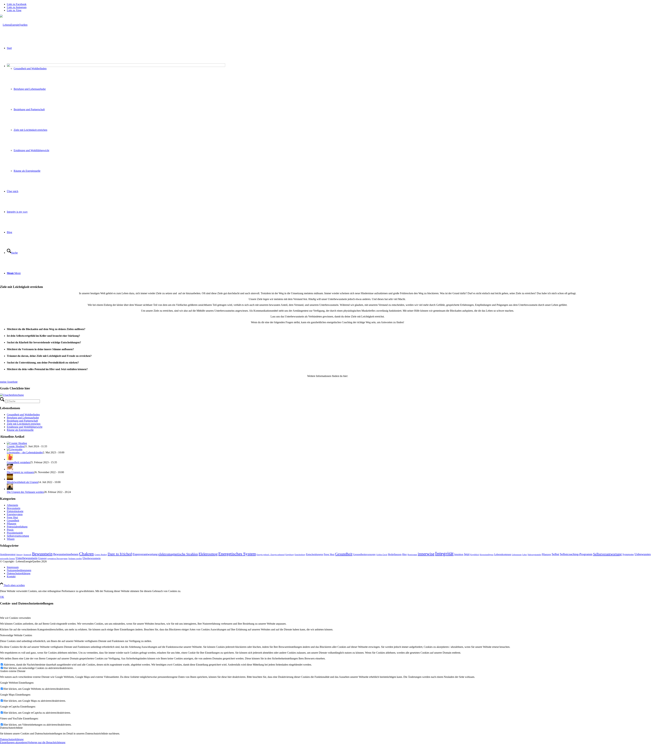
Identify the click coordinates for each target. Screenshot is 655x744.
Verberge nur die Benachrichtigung (46, 742)
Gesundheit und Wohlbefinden (23, 414)
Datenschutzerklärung (12, 739)
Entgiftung (289, 555)
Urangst (42, 558)
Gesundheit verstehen (18, 462)
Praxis (10, 529)
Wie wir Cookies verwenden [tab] (15, 617)
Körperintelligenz (486, 555)
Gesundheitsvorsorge (364, 554)
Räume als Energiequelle (20, 429)
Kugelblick (474, 555)
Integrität (444, 553)
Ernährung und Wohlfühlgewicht (24, 426)
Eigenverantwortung (145, 554)
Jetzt (467, 554)
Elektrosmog (208, 554)
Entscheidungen (314, 554)
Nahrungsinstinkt (534, 555)
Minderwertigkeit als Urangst (22, 482)
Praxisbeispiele (15, 532)
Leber (524, 555)
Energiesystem (15, 514)
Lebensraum (517, 555)
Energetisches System (237, 553)
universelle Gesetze (7, 558)
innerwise (426, 553)
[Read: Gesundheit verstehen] (10, 459)
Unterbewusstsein (27, 558)
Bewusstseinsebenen (65, 554)
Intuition (458, 554)
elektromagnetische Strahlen (178, 554)
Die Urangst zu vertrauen (20, 472)
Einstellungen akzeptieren (14, 742)
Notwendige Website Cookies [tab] (16, 635)
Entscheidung (300, 555)
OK (2, 596)
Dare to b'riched (120, 554)
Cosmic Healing (15, 446)
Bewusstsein (13, 508)
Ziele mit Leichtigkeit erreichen (23, 423)
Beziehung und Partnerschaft (22, 420)
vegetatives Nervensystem (57, 558)
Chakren (86, 553)
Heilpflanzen (395, 554)
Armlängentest (8, 554)
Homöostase (412, 555)
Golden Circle (381, 555)
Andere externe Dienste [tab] (12, 671)
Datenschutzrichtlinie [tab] (11, 727)
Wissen (10, 538)
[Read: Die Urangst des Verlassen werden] (10, 488)
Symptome (628, 554)
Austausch (27, 555)
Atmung (19, 555)
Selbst (555, 554)
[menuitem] (331, 567)
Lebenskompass (502, 554)
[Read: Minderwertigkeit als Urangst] (10, 479)
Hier (404, 554)
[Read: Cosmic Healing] (17, 443)
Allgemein (12, 505)
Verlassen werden (75, 558)
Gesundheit (13, 520)
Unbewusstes (643, 554)
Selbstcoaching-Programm (576, 554)
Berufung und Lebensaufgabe (23, 417)
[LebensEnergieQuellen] (13, 24)
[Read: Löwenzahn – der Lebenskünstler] (14, 449)
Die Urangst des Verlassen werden (25, 492)
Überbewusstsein (92, 558)
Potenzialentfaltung (17, 526)
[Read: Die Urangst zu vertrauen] (10, 469)
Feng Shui (12, 517)
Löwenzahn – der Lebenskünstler (25, 452)
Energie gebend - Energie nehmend (271, 555)
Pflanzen (11, 523)
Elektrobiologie (15, 511)
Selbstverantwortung (18, 535)
